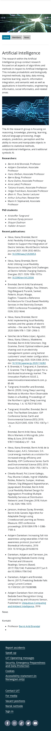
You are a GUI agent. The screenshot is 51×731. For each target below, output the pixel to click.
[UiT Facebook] (7, 723)
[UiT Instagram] (14, 723)
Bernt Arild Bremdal (29, 626)
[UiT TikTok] (21, 723)
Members (16, 37)
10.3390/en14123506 (23, 277)
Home (6, 37)
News (26, 37)
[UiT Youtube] (35, 723)
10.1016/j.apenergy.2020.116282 (29, 363)
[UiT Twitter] (28, 723)
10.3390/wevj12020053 (24, 254)
